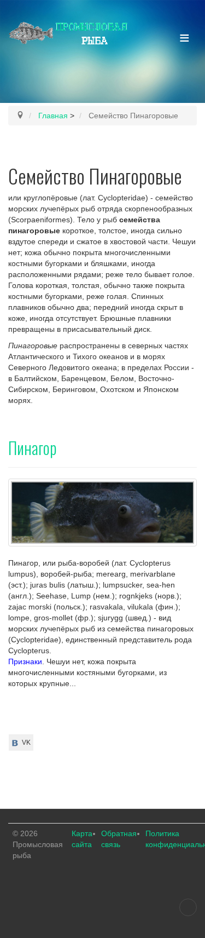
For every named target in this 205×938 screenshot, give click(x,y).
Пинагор (32, 447)
